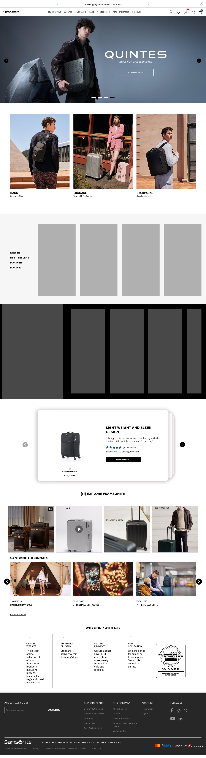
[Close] (201, 4)
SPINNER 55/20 (70, 471)
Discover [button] (137, 12)
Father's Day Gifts (147, 604)
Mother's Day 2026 (21, 604)
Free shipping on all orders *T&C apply (103, 4)
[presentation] (6, 60)
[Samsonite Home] (11, 12)
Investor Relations (121, 718)
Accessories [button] (103, 12)
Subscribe (54, 710)
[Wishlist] (178, 12)
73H (70, 468)
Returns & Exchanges (94, 713)
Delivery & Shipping (93, 708)
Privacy (35, 748)
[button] (58, 4)
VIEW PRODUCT (124, 459)
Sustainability (119, 730)
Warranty (88, 718)
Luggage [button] (68, 12)
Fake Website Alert (93, 728)
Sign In (145, 713)
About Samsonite (121, 708)
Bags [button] (91, 12)
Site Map (96, 748)
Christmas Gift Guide (86, 604)
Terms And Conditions (15, 748)
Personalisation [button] (121, 12)
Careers (116, 713)
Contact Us (89, 723)
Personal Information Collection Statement (65, 748)
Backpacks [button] (81, 12)
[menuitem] (54, 12)
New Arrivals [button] (54, 12)
